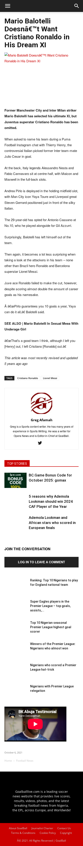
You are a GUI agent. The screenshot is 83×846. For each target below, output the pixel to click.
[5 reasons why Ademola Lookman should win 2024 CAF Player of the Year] (15, 505)
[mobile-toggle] (7, 6)
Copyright (66, 833)
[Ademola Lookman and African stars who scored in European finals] (15, 526)
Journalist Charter (42, 828)
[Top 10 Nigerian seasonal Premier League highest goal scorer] (15, 631)
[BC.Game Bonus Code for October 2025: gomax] (15, 480)
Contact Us (64, 828)
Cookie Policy (48, 833)
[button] (77, 6)
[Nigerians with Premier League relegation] (15, 695)
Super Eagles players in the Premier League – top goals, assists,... (50, 606)
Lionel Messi (50, 378)
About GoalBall (18, 828)
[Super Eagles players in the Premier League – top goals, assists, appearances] (15, 610)
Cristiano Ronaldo (27, 378)
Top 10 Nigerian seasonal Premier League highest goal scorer (50, 627)
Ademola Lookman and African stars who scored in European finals (52, 522)
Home (8, 761)
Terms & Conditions (23, 833)
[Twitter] (41, 443)
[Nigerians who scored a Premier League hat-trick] (15, 674)
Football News (24, 761)
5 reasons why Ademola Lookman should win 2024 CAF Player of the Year (51, 501)
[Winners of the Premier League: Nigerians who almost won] (15, 653)
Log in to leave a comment (41, 562)
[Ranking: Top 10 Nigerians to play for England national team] (15, 589)
